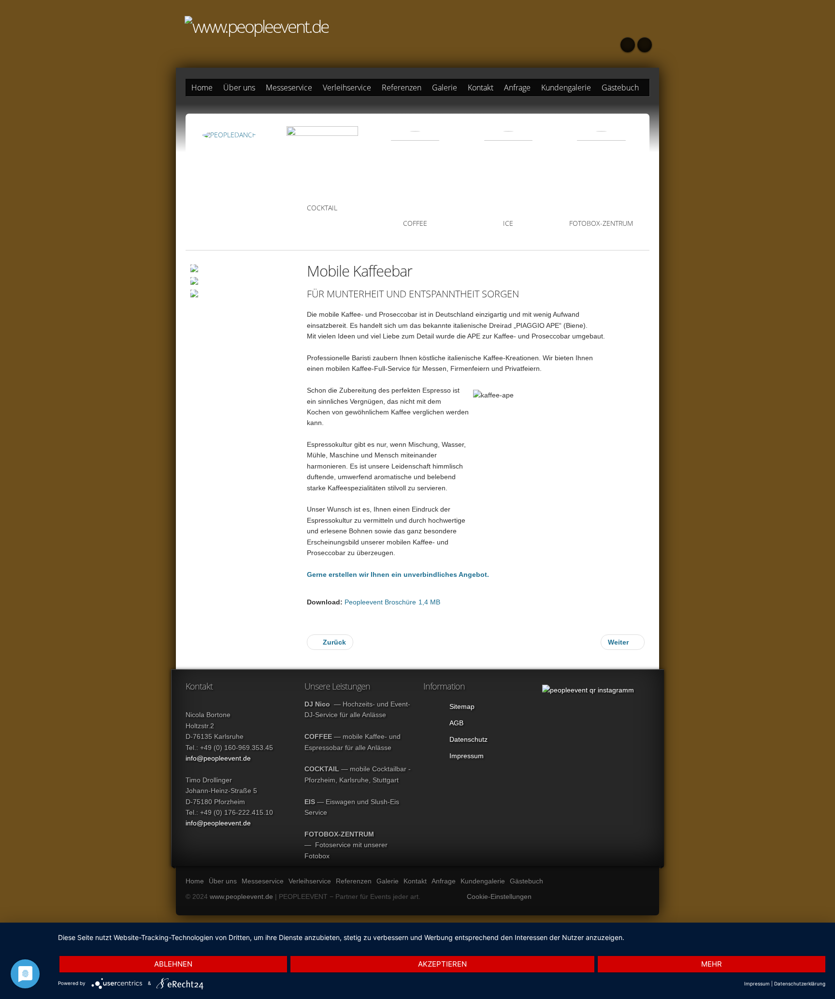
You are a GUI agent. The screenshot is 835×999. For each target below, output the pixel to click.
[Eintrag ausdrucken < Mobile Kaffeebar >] (611, 267)
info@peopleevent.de (218, 758)
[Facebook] (644, 44)
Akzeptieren (442, 964)
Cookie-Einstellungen (499, 896)
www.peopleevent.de (241, 896)
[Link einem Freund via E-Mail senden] (635, 267)
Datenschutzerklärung (799, 983)
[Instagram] (627, 44)
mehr (711, 964)
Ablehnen (173, 964)
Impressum (757, 983)
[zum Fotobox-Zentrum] (601, 170)
